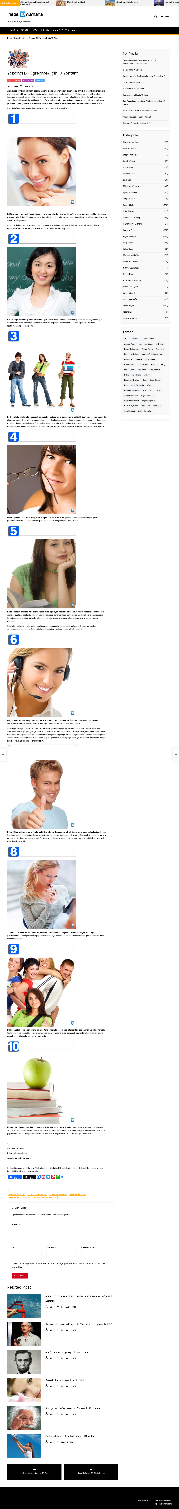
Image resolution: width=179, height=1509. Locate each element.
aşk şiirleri (160, 344)
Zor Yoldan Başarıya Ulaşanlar (66, 1352)
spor (143, 406)
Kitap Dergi (128, 243)
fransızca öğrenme (58, 1194)
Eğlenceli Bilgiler (130, 192)
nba (144, 390)
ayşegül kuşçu (130, 344)
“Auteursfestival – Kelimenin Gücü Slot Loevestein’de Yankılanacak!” (139, 62)
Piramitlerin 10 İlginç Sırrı (41, 2)
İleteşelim (45, 30)
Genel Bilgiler (128, 205)
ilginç (163, 365)
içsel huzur (136, 375)
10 (125, 339)
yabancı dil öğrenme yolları (45, 1198)
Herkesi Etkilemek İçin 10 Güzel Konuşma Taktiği (79, 1324)
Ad (14, 1247)
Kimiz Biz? (58, 30)
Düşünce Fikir (129, 174)
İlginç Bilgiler (128, 211)
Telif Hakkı (70, 30)
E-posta (51, 1247)
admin (15, 86)
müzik (149, 385)
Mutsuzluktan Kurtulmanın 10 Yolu (69, 1436)
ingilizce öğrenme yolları (19, 1198)
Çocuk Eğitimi (129, 161)
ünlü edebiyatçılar (144, 411)
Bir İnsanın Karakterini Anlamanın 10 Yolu (140, 111)
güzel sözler (143, 365)
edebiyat (139, 359)
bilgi (125, 354)
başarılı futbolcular (131, 349)
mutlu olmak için (137, 385)
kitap (145, 380)
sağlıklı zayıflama (131, 406)
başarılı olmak (147, 349)
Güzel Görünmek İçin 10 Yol (64, 1380)
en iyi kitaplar (151, 359)
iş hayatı (147, 375)
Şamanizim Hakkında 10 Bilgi (92, 2)
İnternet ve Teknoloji (131, 217)
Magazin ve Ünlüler (131, 255)
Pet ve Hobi (128, 274)
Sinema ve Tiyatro (130, 287)
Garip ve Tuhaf (129, 199)
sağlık (158, 390)
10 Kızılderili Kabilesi (132, 82)
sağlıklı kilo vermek (131, 401)
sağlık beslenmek (131, 396)
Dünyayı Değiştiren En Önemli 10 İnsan (72, 1408)
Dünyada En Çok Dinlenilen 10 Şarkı (138, 123)
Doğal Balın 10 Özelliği (132, 70)
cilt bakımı (135, 354)
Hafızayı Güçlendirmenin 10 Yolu (41, 1168)
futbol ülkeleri (129, 365)
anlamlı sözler (148, 339)
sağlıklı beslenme (148, 396)
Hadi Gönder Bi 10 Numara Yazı (23, 30)
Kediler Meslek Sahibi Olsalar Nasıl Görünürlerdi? (144, 76)
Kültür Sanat (128, 249)
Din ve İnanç (128, 167)
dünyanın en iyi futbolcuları (152, 354)
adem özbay (134, 339)
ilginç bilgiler (129, 370)
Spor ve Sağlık (129, 293)
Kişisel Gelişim (28, 80)
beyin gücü (160, 349)
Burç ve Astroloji (130, 155)
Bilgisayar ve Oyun (131, 142)
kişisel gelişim (155, 380)
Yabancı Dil (39, 80)
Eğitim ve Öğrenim (14, 80)
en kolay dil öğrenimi (37, 1194)
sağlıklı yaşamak (148, 401)
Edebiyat (127, 180)
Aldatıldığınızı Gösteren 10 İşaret (137, 117)
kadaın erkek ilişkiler (132, 380)
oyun (151, 390)
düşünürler (128, 359)
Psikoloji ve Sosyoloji (132, 280)
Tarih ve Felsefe (130, 299)
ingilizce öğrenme (77, 1194)
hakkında (154, 365)
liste (126, 385)
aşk (140, 344)
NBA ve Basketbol (131, 268)
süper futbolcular (154, 406)
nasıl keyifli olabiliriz (132, 390)
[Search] (156, 16)
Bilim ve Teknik (129, 148)
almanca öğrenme (16, 1194)
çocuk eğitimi (129, 411)
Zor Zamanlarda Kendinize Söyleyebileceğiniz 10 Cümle (141, 3)
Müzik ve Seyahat (130, 261)
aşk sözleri (149, 344)
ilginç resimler (154, 370)
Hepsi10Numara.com (163, 1504)
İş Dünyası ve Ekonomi (132, 224)
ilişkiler (126, 375)
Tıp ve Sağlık (128, 306)
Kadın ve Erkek (129, 230)
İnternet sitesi (88, 1247)
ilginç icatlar (141, 370)
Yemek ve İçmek (130, 318)
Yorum (16, 1224)
